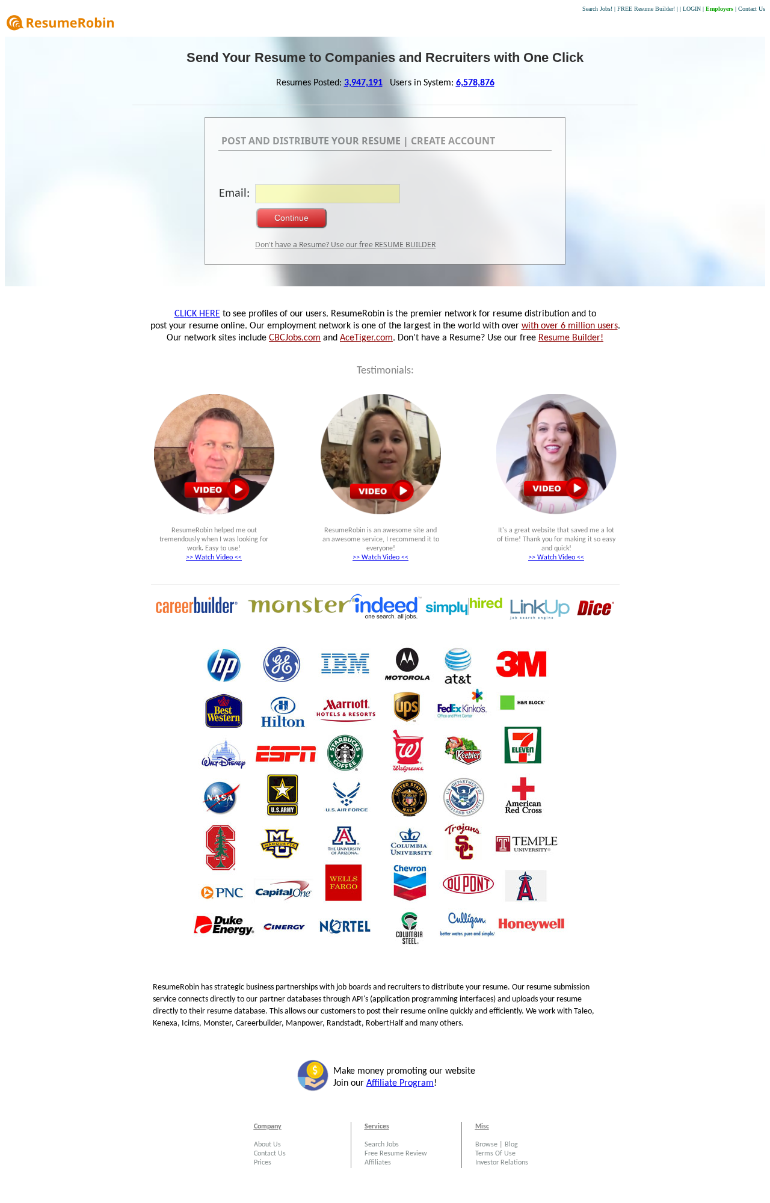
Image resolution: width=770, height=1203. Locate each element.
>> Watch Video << (214, 557)
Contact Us (751, 8)
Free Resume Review (396, 1153)
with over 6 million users (570, 326)
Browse (486, 1144)
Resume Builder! (570, 338)
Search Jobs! (597, 8)
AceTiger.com (366, 338)
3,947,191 (363, 83)
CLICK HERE (197, 314)
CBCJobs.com (295, 338)
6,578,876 (475, 83)
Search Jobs (382, 1144)
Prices (262, 1162)
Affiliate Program (400, 1083)
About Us (267, 1144)
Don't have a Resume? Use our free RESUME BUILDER (345, 244)
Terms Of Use (495, 1153)
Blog (511, 1144)
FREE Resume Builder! (646, 8)
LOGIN (692, 8)
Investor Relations (501, 1162)
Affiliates (378, 1162)
